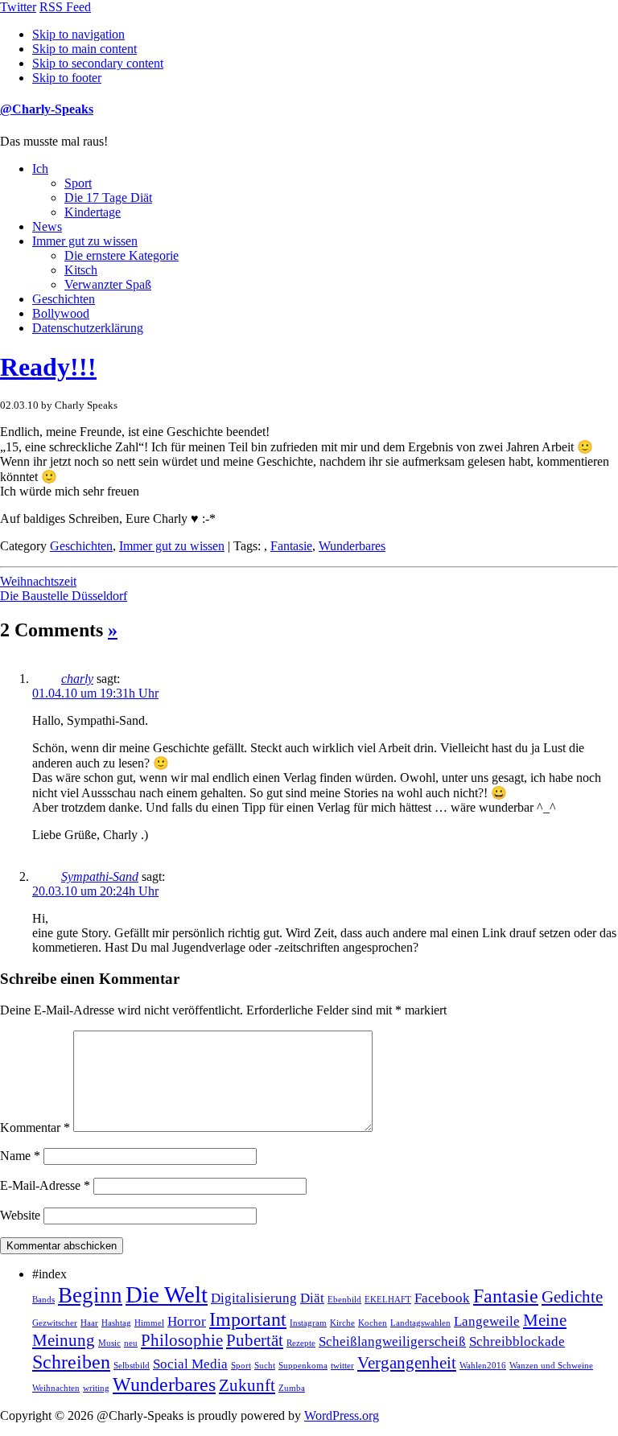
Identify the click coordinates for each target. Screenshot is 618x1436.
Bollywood (60, 313)
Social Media (190, 1364)
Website (20, 1215)
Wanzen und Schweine (551, 1365)
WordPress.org (341, 1415)
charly (77, 678)
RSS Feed (65, 7)
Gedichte (572, 1296)
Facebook (442, 1298)
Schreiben (71, 1361)
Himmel (149, 1323)
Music (109, 1343)
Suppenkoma (303, 1365)
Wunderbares (352, 546)
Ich (40, 168)
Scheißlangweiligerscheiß (392, 1341)
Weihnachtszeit (38, 581)
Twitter (18, 7)
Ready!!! (48, 366)
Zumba (291, 1388)
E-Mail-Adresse (45, 1185)
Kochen (372, 1323)
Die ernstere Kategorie (121, 255)
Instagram (308, 1323)
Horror (186, 1321)
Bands (43, 1299)
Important (247, 1319)
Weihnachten (56, 1388)
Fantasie (291, 546)
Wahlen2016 (482, 1365)
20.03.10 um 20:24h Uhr (95, 891)
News (47, 226)
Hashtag (116, 1323)
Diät (312, 1298)
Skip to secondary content (97, 63)
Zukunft (247, 1385)
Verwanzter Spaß (107, 284)
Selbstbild (131, 1365)
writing (96, 1388)
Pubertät (254, 1340)
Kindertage (92, 212)
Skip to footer (66, 77)
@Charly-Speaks (46, 109)
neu (131, 1343)
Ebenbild (344, 1299)
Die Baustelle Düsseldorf (63, 596)
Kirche (342, 1323)
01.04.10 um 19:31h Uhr (95, 693)
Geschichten (63, 299)
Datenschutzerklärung (87, 328)
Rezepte (300, 1343)
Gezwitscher (54, 1323)
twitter (342, 1365)
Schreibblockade (517, 1341)
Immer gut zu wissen (85, 241)
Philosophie (182, 1340)
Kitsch (80, 270)
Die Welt (167, 1294)
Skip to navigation (78, 34)
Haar (89, 1323)
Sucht (264, 1365)
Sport (78, 183)
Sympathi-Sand (99, 876)
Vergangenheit (406, 1362)
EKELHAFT (388, 1299)
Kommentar (35, 1127)
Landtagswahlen (420, 1323)
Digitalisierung (254, 1298)
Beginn (90, 1295)
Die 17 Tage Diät (108, 197)
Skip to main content (84, 49)
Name (20, 1155)
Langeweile (487, 1321)
